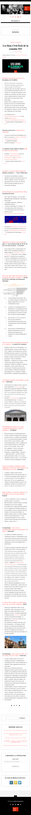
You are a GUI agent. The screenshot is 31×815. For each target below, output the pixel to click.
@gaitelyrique (11, 230)
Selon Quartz (17, 615)
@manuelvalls (7, 155)
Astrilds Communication (18, 801)
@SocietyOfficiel (14, 153)
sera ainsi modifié (18, 387)
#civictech (22, 120)
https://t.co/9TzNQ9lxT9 (20, 230)
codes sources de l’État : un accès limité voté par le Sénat (14, 654)
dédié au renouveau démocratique (14, 149)
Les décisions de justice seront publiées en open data (15, 381)
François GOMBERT (18, 51)
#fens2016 (18, 120)
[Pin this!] (19, 705)
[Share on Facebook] (14, 705)
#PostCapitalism (8, 157)
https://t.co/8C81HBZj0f (10, 120)
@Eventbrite (13, 118)
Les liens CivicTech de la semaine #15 (15, 47)
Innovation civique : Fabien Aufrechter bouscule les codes (15, 730)
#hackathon (7, 116)
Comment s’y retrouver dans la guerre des (14, 171)
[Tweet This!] (11, 705)
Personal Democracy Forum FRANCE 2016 (14, 192)
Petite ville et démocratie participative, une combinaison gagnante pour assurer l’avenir (15, 734)
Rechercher (22, 718)
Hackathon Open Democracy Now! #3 (12, 78)
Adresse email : (15, 759)
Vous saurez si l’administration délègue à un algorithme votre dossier (15, 529)
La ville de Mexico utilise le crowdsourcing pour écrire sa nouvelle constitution (14, 603)
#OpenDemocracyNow (15, 116)
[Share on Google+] (17, 705)
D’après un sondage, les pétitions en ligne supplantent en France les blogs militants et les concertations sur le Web (15, 467)
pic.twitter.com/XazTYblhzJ (10, 139)
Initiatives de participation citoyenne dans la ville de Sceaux (15, 745)
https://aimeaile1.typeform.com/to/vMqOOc (14, 213)
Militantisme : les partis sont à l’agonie (13, 242)
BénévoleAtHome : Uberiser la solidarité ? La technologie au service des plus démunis (15, 493)
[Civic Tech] (15, 14)
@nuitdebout (18, 157)
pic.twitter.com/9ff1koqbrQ (10, 159)
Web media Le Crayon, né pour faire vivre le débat (15, 738)
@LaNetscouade (21, 226)
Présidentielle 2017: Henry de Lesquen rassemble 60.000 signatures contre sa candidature (13, 428)
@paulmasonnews (16, 155)
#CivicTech (14, 226)
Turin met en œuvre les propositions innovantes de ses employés (15, 343)
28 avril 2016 (18, 142)
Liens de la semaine (15, 42)
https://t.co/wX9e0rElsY (21, 137)
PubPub (16, 620)
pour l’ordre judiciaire (14, 398)
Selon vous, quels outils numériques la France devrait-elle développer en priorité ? (15, 276)
